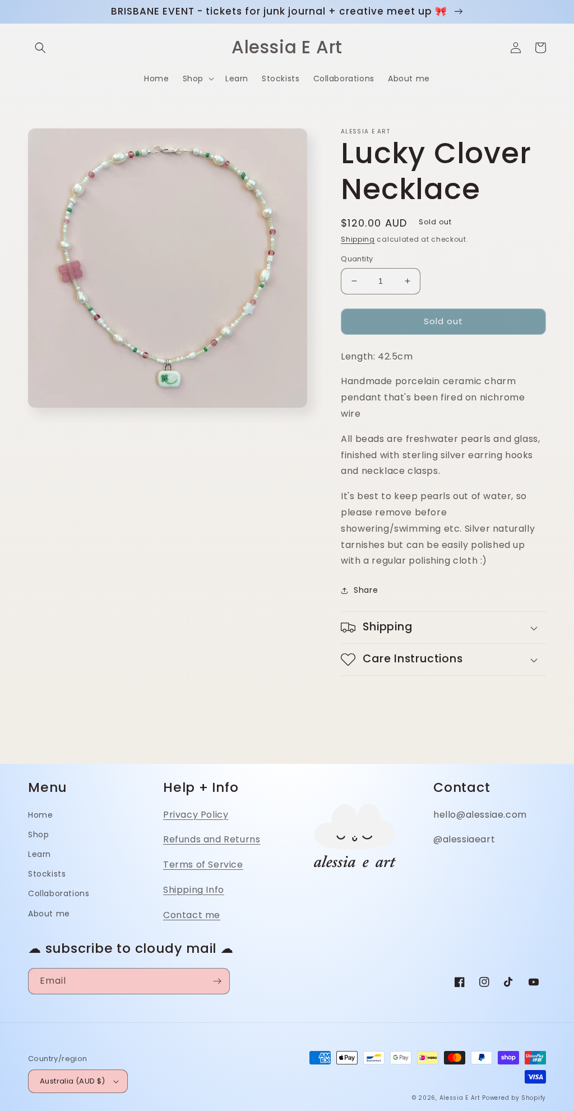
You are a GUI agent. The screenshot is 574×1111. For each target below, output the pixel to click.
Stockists (47, 873)
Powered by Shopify (514, 1098)
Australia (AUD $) (72, 1081)
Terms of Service (203, 864)
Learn (39, 854)
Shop (38, 834)
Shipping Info (193, 889)
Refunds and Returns (211, 839)
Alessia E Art (459, 1098)
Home (40, 814)
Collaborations (58, 893)
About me (49, 913)
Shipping (358, 239)
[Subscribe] (217, 981)
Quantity (357, 258)
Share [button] (366, 590)
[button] (40, 47)
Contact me (191, 915)
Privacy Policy (195, 814)
